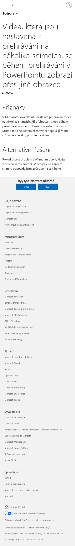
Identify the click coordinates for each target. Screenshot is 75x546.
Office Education (12, 321)
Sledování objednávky (15, 266)
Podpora (9, 13)
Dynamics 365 (11, 375)
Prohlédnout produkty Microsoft (19, 224)
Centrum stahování (13, 248)
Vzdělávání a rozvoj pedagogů (18, 327)
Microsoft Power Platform (16, 447)
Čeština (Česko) (17, 506)
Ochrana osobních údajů (39, 527)
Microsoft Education (14, 296)
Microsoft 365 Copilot (15, 393)
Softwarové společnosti (15, 454)
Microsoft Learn (12, 423)
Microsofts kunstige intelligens (19, 357)
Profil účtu (9, 242)
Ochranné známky (33, 533)
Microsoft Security (13, 363)
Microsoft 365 (11, 218)
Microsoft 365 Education (16, 315)
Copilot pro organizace (15, 206)
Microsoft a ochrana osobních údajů (21, 489)
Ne (48, 187)
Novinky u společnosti (15, 483)
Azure (7, 369)
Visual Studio (11, 460)
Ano (26, 187)
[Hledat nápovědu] (13, 5)
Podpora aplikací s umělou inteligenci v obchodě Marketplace (33, 429)
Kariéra (8, 477)
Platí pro (10, 93)
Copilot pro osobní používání (18, 212)
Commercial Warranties (16, 279)
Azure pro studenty (13, 339)
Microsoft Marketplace (15, 441)
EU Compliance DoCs (14, 539)
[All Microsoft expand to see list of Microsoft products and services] (4, 5)
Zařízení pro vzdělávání (15, 302)
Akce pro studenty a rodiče (17, 333)
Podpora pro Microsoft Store (18, 254)
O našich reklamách (53, 533)
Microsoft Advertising (15, 387)
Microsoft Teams (12, 399)
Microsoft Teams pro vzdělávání (19, 308)
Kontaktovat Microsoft (15, 527)
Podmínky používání (14, 533)
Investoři (9, 496)
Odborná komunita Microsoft (18, 435)
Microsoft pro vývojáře (15, 417)
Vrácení (8, 260)
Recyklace (9, 272)
